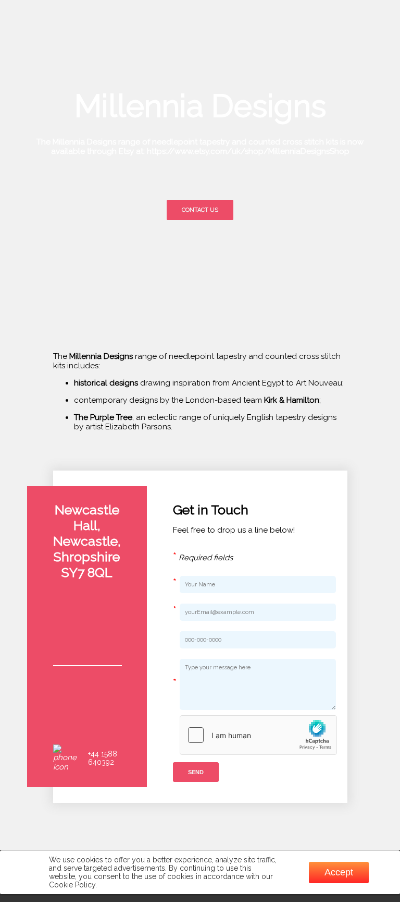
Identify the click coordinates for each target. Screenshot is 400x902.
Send (196, 772)
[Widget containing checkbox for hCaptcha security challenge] (258, 735)
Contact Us (200, 210)
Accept (338, 872)
